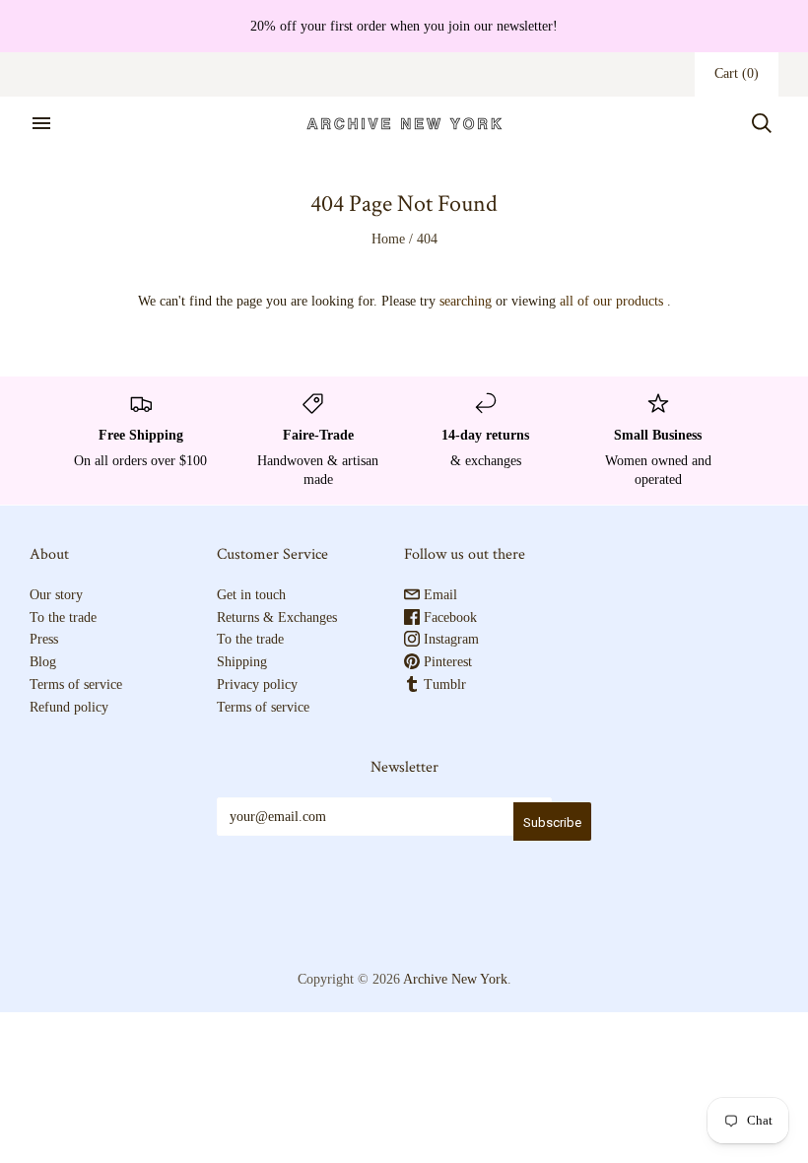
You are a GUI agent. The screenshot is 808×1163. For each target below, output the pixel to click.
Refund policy (69, 707)
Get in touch (251, 594)
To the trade (63, 617)
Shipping (242, 661)
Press (44, 639)
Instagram (449, 639)
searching (465, 301)
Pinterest (446, 661)
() (736, 73)
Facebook (448, 617)
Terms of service (76, 684)
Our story (56, 594)
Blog (43, 661)
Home (388, 239)
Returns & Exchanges (277, 617)
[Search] (761, 123)
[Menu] (41, 123)
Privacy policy (257, 684)
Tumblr (443, 684)
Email (438, 594)
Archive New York (455, 979)
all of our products (611, 301)
